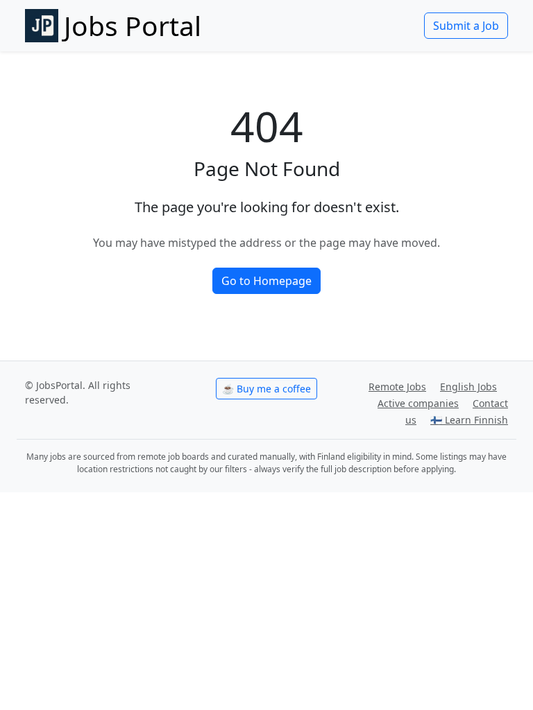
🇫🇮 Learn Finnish (469, 419)
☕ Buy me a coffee (266, 388)
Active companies (418, 403)
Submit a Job (466, 25)
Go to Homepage (266, 280)
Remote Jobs (397, 386)
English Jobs (468, 386)
